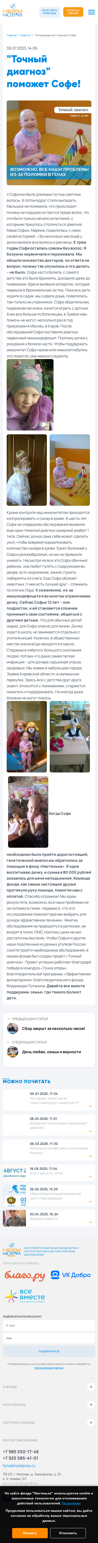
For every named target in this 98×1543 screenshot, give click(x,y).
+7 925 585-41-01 (20, 1458)
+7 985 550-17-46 (21, 1451)
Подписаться (49, 1351)
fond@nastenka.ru (19, 1465)
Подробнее (71, 1503)
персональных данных (49, 1367)
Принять (30, 1533)
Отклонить (68, 1533)
